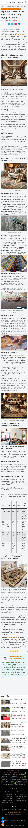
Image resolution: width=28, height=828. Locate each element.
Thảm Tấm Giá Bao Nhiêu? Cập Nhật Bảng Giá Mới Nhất (18, 723)
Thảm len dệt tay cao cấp (18, 355)
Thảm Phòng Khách (20, 794)
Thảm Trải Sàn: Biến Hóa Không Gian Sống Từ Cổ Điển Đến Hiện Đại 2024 (18, 748)
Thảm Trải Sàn (7, 792)
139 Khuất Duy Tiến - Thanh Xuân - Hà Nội (15, 810)
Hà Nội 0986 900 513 (14, 812)
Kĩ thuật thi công (20, 820)
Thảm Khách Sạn (7, 798)
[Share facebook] (9, 25)
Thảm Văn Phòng (10, 2)
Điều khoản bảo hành (11, 823)
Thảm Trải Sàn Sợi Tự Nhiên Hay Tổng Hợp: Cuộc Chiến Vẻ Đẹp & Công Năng (18, 763)
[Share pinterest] (16, 25)
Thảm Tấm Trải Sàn (20, 796)
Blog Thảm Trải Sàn (13, 6)
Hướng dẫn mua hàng (9, 820)
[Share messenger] (19, 25)
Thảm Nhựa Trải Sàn (20, 800)
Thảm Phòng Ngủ (7, 796)
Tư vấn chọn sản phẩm (15, 9)
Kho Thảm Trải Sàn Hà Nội (17, 699)
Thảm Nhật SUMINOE (7, 803)
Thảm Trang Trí (7, 794)
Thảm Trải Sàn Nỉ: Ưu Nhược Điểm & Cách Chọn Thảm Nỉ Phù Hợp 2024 (18, 709)
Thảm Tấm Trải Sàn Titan (17, 731)
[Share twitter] (12, 25)
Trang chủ (4, 6)
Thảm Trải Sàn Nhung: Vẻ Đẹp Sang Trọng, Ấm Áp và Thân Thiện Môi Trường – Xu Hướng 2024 (18, 741)
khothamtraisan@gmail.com (15, 815)
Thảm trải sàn (13, 637)
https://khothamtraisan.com (16, 658)
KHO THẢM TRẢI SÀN (15, 656)
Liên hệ (20, 823)
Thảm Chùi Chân (20, 798)
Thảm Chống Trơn (7, 800)
